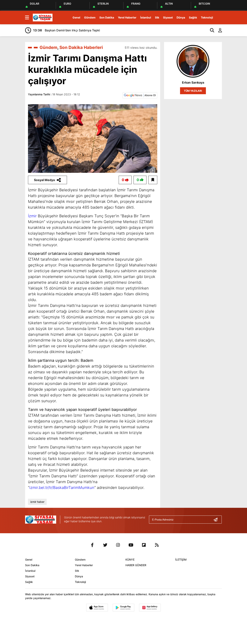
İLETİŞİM (181, 559)
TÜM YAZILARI (193, 90)
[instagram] (118, 545)
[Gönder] (217, 520)
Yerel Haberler (127, 17)
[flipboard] (144, 545)
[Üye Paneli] (218, 30)
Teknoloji (207, 17)
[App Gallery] (150, 607)
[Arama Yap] (210, 30)
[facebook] (92, 545)
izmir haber (37, 501)
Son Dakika (106, 17)
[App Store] (97, 607)
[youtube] (131, 545)
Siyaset (168, 17)
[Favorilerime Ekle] (152, 180)
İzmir (32, 216)
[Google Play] (123, 607)
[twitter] (105, 545)
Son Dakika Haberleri (81, 47)
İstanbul (145, 17)
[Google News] (140, 95)
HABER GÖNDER (135, 565)
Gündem (90, 17)
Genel (76, 17)
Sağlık (193, 17)
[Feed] (157, 545)
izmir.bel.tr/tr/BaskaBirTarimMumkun (61, 487)
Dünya (181, 17)
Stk (157, 17)
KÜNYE (129, 559)
